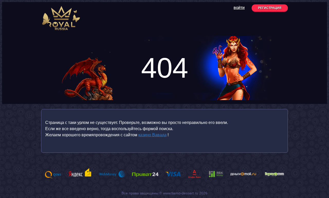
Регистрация (269, 8)
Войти (239, 8)
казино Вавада (152, 135)
